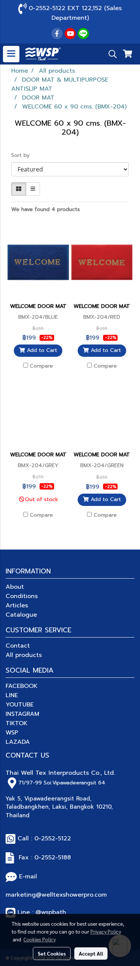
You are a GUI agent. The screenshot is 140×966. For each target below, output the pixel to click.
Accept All (91, 953)
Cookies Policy (40, 939)
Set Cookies (52, 953)
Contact (18, 645)
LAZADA (18, 741)
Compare (41, 366)
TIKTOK (17, 723)
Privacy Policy (105, 931)
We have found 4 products (45, 209)
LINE (12, 695)
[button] (110, 54)
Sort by (23, 155)
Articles (17, 605)
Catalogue (21, 614)
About (15, 586)
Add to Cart (41, 351)
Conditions (22, 596)
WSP (12, 732)
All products (24, 655)
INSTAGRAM (22, 713)
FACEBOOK (22, 686)
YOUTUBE (20, 704)
